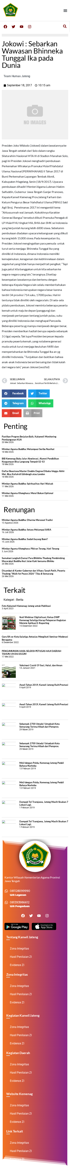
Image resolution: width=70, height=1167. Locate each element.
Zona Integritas (19, 948)
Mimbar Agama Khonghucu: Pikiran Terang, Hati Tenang (30, 548)
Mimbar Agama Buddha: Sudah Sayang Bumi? (25, 539)
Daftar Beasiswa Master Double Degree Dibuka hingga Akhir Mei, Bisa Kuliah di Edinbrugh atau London (33, 473)
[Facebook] (5, 26)
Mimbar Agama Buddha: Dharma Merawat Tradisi (27, 520)
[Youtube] (21, 26)
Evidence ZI (17, 965)
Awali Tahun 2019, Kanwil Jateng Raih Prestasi (43, 684)
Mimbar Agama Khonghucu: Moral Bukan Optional (27, 493)
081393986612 (19, 902)
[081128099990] (6, 891)
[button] (65, 10)
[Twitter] (13, 26)
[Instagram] (29, 26)
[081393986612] (6, 902)
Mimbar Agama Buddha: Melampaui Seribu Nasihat (28, 449)
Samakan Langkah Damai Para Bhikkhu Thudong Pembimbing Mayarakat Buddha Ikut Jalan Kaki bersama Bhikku (33, 560)
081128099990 (20, 891)
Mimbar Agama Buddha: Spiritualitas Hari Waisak (27, 483)
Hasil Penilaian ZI (21, 956)
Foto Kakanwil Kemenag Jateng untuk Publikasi (26, 605)
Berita (19, 599)
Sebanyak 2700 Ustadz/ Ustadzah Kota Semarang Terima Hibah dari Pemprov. (39, 725)
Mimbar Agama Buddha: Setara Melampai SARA (26, 529)
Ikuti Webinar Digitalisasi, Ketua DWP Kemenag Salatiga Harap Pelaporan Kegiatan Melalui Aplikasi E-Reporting (42, 620)
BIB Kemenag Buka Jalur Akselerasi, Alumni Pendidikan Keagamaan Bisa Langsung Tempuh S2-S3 (30, 460)
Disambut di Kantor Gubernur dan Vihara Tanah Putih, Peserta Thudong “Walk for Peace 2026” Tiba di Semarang (33, 572)
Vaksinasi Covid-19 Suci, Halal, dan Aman (40, 665)
